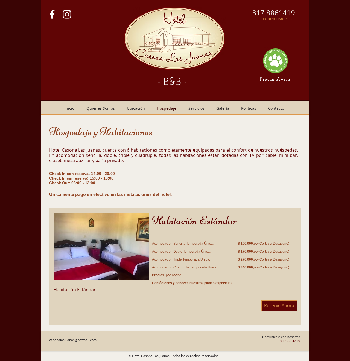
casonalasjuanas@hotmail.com (73, 340)
